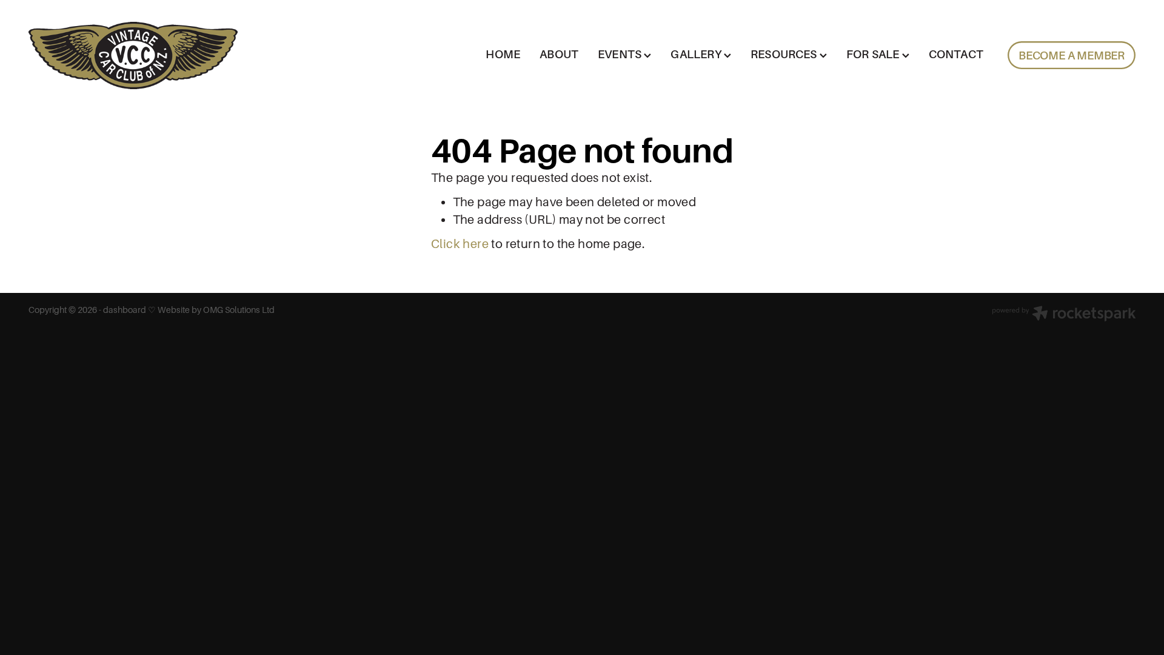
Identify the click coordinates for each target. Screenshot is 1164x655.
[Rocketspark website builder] (1064, 314)
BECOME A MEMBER (1071, 55)
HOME (503, 54)
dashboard (124, 310)
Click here (460, 244)
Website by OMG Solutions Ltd (216, 310)
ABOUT (559, 54)
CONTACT (956, 54)
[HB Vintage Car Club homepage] (139, 55)
